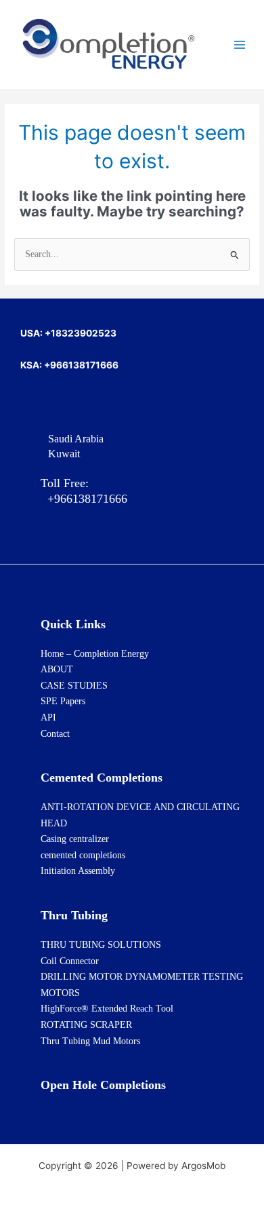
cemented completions (83, 855)
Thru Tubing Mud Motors (90, 1041)
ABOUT (57, 669)
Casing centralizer (75, 839)
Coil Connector (70, 961)
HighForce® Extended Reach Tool (107, 1008)
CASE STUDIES (74, 686)
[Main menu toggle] (240, 45)
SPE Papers (63, 701)
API (48, 717)
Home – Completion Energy (95, 654)
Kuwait (64, 453)
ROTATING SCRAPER (86, 1025)
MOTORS (60, 993)
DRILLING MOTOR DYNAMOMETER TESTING (142, 977)
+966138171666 (84, 498)
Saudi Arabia (76, 438)
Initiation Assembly (78, 871)
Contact (55, 734)
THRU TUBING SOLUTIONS (101, 945)
